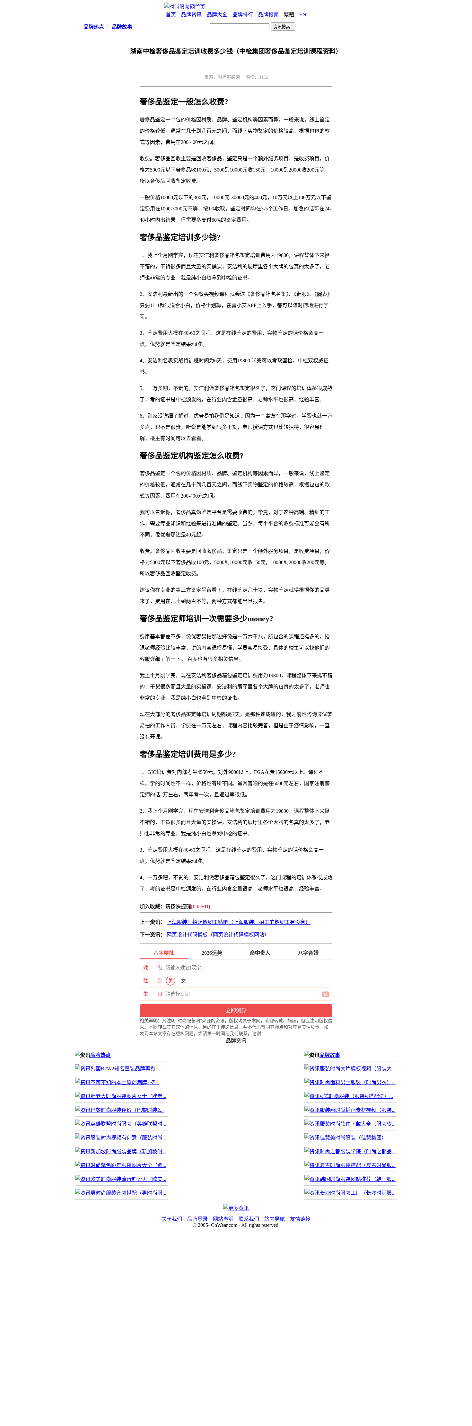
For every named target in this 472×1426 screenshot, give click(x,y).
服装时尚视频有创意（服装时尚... (128, 1137)
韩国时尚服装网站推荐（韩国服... (358, 1179)
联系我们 (249, 1219)
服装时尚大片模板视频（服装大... (358, 1068)
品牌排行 (242, 14)
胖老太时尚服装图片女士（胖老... (128, 1096)
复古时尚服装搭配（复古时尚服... (358, 1165)
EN (302, 14)
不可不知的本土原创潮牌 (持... (125, 1082)
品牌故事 (329, 1055)
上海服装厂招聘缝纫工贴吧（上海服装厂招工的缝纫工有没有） (238, 922)
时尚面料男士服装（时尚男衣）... (358, 1082)
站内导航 (274, 1219)
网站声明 (223, 1219)
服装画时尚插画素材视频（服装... (358, 1110)
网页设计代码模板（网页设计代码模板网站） (218, 934)
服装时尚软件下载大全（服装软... (358, 1124)
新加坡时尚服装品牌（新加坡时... (128, 1151)
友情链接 (300, 1219)
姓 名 (152, 967)
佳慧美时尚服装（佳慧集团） (353, 1137)
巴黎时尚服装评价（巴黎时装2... (127, 1110)
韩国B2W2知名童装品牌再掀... (125, 1068)
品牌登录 (197, 1219)
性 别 (152, 980)
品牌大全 (217, 14)
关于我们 (172, 1219)
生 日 (152, 993)
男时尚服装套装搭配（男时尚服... (128, 1193)
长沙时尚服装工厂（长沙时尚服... (358, 1193)
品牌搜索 (268, 14)
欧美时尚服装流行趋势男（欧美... (128, 1179)
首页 (171, 14)
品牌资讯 (191, 14)
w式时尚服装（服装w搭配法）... (356, 1096)
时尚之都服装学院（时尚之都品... (358, 1151)
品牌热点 (100, 1055)
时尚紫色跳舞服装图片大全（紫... (128, 1165)
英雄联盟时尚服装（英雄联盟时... (128, 1124)
